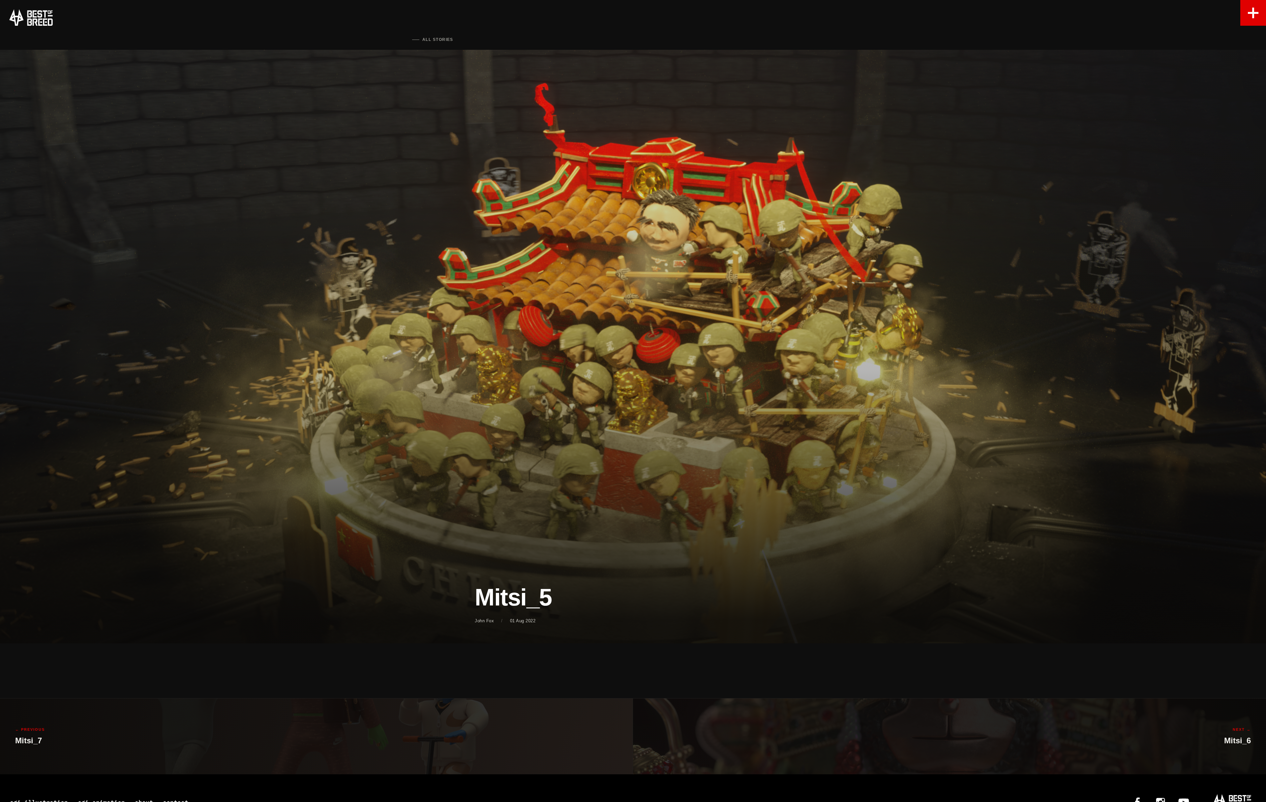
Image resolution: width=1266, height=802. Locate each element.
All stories (437, 39)
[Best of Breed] (31, 17)
